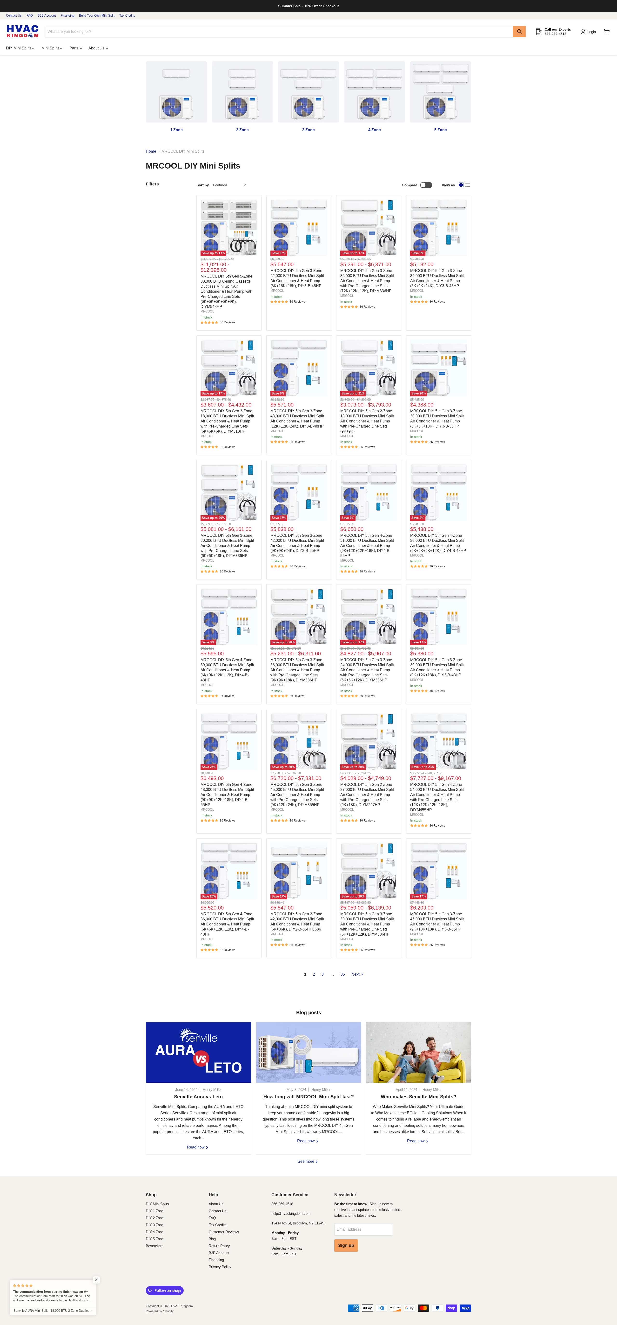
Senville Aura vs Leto (198, 1096)
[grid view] (461, 185)
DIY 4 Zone (155, 1232)
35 (343, 974)
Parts (74, 48)
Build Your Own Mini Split (96, 15)
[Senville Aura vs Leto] (198, 1052)
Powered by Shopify (160, 1311)
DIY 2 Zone (155, 1218)
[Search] (519, 31)
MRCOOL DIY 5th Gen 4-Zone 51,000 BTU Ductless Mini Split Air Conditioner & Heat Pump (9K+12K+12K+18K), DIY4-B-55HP (367, 545)
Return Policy (219, 1246)
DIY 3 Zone (155, 1225)
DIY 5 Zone (155, 1239)
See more (306, 1161)
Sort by (202, 185)
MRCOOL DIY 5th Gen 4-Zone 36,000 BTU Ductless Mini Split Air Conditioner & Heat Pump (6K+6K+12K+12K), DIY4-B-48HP (227, 924)
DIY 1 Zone (155, 1211)
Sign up (346, 1245)
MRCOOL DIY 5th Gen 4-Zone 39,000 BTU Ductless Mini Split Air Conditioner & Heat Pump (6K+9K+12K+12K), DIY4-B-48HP (227, 670)
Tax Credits (127, 15)
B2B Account (47, 15)
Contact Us (14, 15)
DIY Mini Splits (19, 48)
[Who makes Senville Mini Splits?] (418, 1052)
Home (151, 151)
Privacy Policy (220, 1267)
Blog (212, 1239)
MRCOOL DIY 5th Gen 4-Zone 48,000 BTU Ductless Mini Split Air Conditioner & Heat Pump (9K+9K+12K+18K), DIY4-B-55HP (227, 794)
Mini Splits (50, 48)
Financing (67, 15)
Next (355, 974)
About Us (96, 48)
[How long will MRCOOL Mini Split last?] (308, 1052)
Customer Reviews (224, 1232)
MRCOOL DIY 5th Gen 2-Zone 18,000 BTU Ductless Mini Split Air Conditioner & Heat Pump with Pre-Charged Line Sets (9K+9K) (367, 421)
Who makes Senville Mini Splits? (418, 1096)
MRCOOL (207, 311)
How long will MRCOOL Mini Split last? (308, 1096)
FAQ (30, 15)
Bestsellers (154, 1246)
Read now (196, 1147)
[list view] (467, 185)
